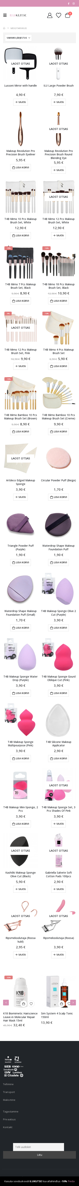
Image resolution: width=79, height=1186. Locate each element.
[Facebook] (68, 3)
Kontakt (7, 1127)
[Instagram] (73, 3)
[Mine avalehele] (4, 28)
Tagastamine (11, 1111)
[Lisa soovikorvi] (31, 1003)
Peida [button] (71, 1181)
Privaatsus (9, 1119)
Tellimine (8, 1084)
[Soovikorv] (58, 15)
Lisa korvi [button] (22, 167)
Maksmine (9, 1100)
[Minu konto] (50, 15)
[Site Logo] (18, 15)
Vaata (22, 102)
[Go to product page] (20, 129)
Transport (9, 1092)
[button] (6, 15)
